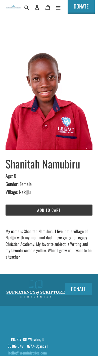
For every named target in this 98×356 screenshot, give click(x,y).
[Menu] (58, 7)
